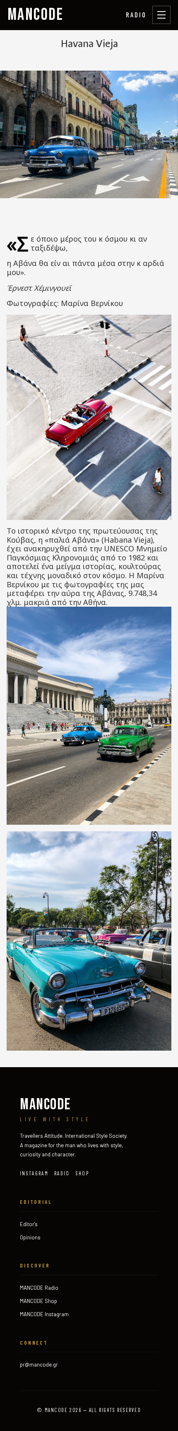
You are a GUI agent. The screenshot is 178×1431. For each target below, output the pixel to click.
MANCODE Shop (38, 1301)
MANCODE (35, 15)
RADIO (136, 14)
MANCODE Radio (39, 1287)
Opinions (30, 1237)
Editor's (29, 1224)
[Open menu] (161, 15)
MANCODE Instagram (44, 1314)
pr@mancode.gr (39, 1364)
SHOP (82, 1173)
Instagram (34, 1173)
